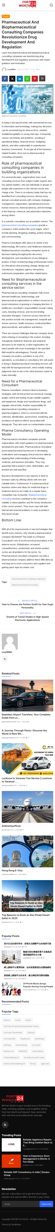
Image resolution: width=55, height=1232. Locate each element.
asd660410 (27, 958)
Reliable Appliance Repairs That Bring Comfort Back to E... (37, 1142)
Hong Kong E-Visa (12, 870)
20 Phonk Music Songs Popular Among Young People (38, 985)
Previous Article (29, 600)
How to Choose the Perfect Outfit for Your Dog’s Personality (27, 606)
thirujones (6, 922)
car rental (36, 1045)
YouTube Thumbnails (13, 1032)
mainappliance (28, 1149)
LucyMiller (7, 652)
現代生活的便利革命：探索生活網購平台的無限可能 (27, 943)
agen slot (45, 1063)
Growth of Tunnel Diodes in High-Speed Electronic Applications (27, 618)
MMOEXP (23, 1051)
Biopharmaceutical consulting (25, 584)
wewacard (8, 947)
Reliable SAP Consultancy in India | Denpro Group (27, 1173)
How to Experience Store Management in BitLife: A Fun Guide (36, 1158)
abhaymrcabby (7, 785)
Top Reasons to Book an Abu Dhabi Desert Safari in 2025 (26, 917)
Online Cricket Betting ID (14, 1063)
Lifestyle (30, 1032)
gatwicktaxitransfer (9, 721)
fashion (7, 1020)
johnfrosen (6, 830)
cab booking (37, 1051)
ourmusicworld (29, 990)
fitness (33, 1063)
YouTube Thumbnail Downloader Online (21, 1026)
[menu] (3, 5)
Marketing (39, 1038)
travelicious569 (7, 874)
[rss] (5, 1124)
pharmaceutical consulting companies (28, 578)
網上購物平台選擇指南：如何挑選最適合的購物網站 (27, 967)
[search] (51, 5)
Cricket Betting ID (11, 1057)
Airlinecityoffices (11, 825)
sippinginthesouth (9, 737)
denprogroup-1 (10, 1178)
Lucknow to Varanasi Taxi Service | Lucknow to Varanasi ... (27, 780)
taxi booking (21, 1045)
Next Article (26, 613)
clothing (7, 1045)
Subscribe (46, 1204)
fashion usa (9, 1051)
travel (17, 1020)
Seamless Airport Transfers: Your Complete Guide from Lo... (26, 716)
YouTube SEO (9, 1038)
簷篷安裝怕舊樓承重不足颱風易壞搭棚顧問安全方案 (37, 953)
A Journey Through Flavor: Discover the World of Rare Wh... (24, 732)
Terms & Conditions (11, 1224)
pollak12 (26, 1165)
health (28, 1020)
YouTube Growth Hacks (34, 1057)
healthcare (25, 1038)
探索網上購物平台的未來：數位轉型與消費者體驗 (26, 975)
